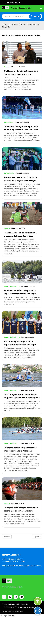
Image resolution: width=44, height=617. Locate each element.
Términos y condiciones (24, 607)
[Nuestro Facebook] (4, 597)
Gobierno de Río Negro (10, 24)
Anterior (7, 537)
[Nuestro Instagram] (16, 597)
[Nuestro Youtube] (21, 597)
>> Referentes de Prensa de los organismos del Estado (21, 565)
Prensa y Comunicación (29, 24)
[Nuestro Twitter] (10, 597)
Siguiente (37, 537)
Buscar (36, 16)
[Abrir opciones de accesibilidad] (38, 601)
